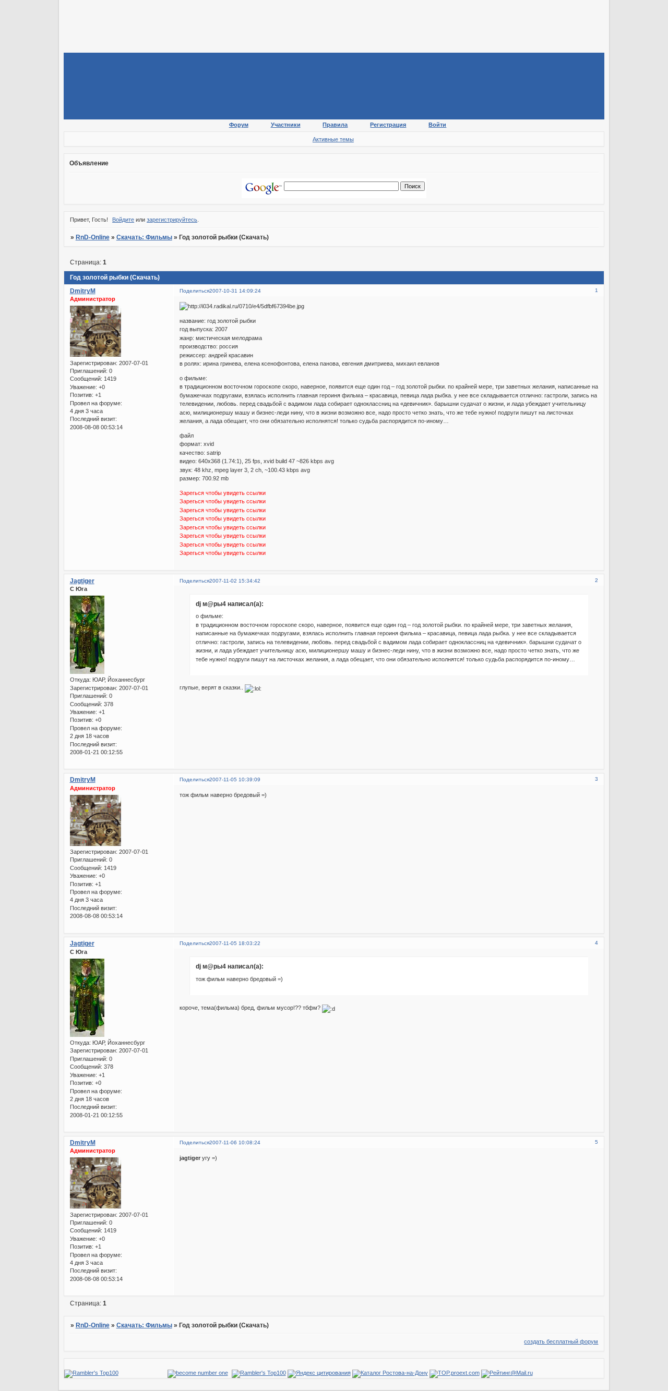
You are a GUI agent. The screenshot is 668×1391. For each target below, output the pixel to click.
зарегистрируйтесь (172, 219)
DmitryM (83, 291)
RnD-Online (93, 237)
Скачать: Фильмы (144, 237)
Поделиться (194, 291)
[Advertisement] (254, 28)
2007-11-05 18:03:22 (234, 943)
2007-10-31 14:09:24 (235, 291)
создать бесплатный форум (561, 1341)
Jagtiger (82, 581)
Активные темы (333, 139)
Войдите (123, 219)
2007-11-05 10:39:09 (234, 779)
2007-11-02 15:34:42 (234, 581)
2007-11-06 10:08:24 (234, 1142)
